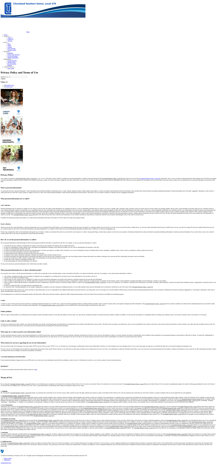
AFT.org (9, 41)
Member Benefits (12, 60)
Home (5, 35)
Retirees (9, 65)
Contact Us (10, 39)
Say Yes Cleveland (12, 56)
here (36, 369)
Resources (10, 53)
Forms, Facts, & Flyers (13, 54)
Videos (9, 45)
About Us (10, 38)
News (9, 44)
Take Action (10, 68)
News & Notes (11, 48)
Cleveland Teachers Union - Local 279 (150, 178)
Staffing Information (12, 57)
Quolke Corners (11, 50)
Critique (9, 47)
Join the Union (11, 62)
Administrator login (6, 463)
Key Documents (11, 64)
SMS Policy (7, 460)
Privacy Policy (8, 458)
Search (2, 76)
